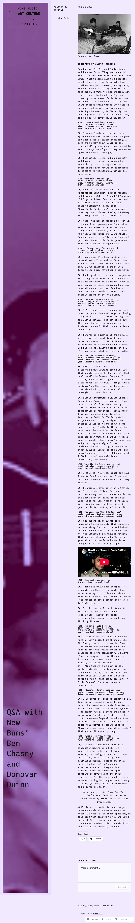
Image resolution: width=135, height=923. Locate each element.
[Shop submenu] (33, 19)
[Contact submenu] (36, 24)
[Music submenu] (39, 8)
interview (58, 18)
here (109, 802)
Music (66, 18)
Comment (121, 887)
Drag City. (105, 82)
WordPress (98, 914)
